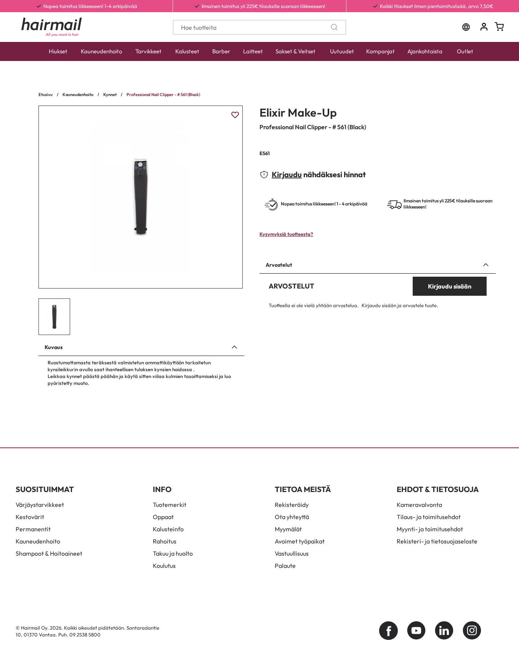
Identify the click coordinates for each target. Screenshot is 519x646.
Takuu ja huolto (173, 553)
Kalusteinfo (168, 529)
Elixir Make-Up (298, 112)
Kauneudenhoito (101, 51)
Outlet (465, 51)
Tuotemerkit (169, 504)
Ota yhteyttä (292, 517)
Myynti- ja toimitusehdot (430, 529)
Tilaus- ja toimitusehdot (429, 517)
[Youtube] (416, 630)
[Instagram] (472, 630)
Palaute (285, 565)
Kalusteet (187, 51)
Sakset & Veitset (296, 51)
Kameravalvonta (419, 504)
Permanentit (33, 529)
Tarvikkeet (148, 51)
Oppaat (163, 517)
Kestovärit (30, 517)
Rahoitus (164, 541)
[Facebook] (388, 630)
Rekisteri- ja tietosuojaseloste (437, 541)
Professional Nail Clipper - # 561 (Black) (163, 94)
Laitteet (253, 51)
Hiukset (58, 51)
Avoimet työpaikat (300, 541)
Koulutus (164, 565)
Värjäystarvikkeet (40, 504)
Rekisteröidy (292, 504)
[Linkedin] (444, 630)
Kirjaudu (287, 174)
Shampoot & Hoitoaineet (49, 553)
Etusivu (45, 94)
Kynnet (110, 94)
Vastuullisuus (292, 553)
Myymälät (288, 529)
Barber (221, 51)
